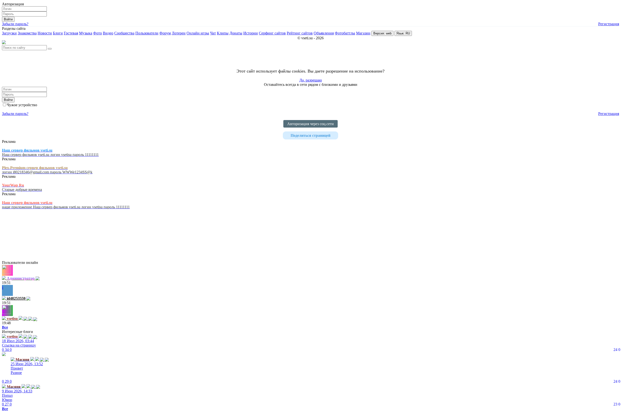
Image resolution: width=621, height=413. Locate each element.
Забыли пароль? (15, 24)
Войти (8, 19)
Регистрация (608, 24)
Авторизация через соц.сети (310, 124)
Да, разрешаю (310, 80)
